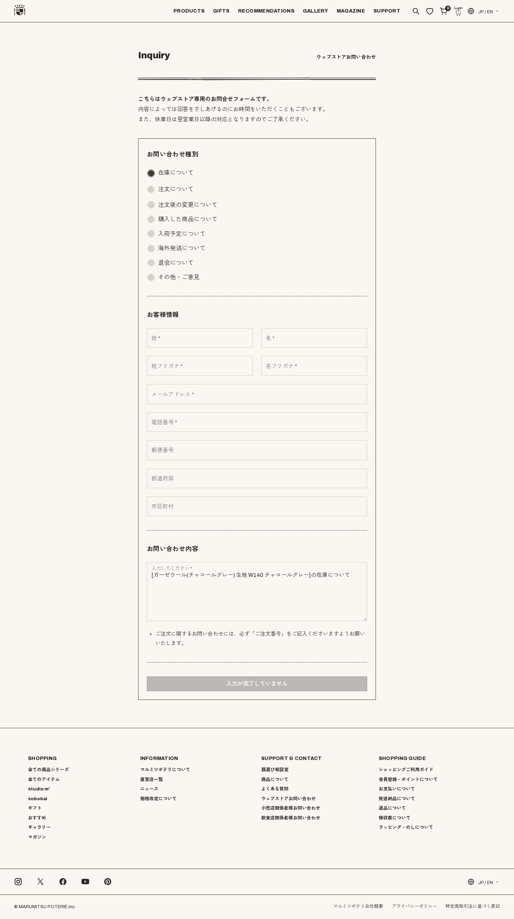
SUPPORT (386, 11)
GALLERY (315, 11)
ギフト (35, 808)
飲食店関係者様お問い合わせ (290, 818)
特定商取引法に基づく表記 (472, 906)
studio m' (39, 789)
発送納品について (397, 798)
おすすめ (37, 818)
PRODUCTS (189, 11)
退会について (176, 263)
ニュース (149, 789)
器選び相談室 (274, 769)
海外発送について (182, 248)
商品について (274, 779)
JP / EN (485, 11)
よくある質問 (274, 789)
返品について (392, 808)
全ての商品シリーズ (48, 769)
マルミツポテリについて (165, 769)
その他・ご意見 (179, 277)
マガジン (37, 837)
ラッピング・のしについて (406, 827)
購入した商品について (187, 219)
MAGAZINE (351, 11)
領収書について (395, 818)
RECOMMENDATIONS (266, 11)
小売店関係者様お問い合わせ (290, 808)
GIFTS (221, 11)
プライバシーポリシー (414, 906)
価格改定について (158, 798)
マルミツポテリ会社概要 (358, 906)
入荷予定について (182, 234)
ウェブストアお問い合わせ (288, 798)
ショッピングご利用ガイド (406, 769)
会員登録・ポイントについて (408, 779)
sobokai (37, 798)
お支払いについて (397, 789)
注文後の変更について (187, 205)
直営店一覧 (151, 779)
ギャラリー (39, 827)
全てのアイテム (44, 779)
